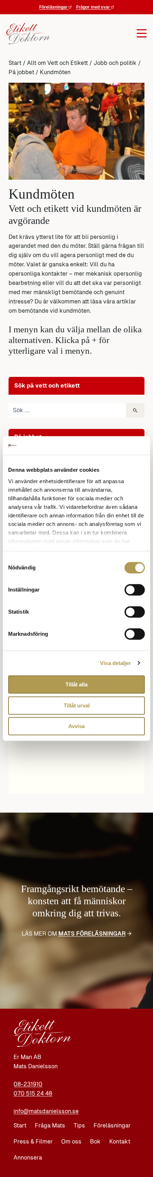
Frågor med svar (93, 7)
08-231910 (28, 1084)
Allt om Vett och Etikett (57, 63)
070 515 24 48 (33, 1093)
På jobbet (21, 72)
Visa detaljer (115, 663)
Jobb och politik (115, 63)
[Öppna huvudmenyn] (100, 33)
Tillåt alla (76, 684)
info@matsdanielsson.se (46, 1111)
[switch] (135, 589)
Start (15, 63)
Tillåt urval (77, 705)
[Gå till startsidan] (29, 33)
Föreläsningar (54, 7)
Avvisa (76, 726)
